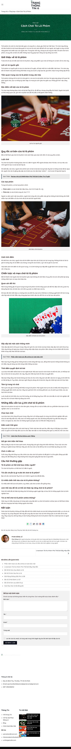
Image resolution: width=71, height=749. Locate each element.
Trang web (6, 630)
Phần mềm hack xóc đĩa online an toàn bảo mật (19, 564)
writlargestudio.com (9, 740)
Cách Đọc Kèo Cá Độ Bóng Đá (13, 586)
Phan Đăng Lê (45, 31)
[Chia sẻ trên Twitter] (33, 524)
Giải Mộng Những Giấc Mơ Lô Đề (14, 576)
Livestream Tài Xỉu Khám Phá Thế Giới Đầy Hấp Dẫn (21, 567)
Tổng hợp (12, 11)
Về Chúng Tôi (7, 715)
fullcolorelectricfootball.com (12, 737)
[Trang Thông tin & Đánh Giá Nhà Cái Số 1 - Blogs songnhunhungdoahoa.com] (35, 4)
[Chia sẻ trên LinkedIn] (43, 524)
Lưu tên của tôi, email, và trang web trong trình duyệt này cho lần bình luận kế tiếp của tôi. (33, 638)
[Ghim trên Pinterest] (40, 524)
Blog (4, 723)
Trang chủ (4, 11)
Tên (4, 614)
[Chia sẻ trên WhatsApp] (27, 524)
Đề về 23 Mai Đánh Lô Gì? (12, 579)
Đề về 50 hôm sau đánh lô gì (13, 583)
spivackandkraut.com (10, 734)
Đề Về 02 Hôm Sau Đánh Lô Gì (14, 570)
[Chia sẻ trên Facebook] (30, 524)
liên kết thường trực (33, 530)
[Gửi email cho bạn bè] (37, 524)
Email (5, 622)
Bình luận (6, 599)
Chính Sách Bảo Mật (9, 726)
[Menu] (2, 4)
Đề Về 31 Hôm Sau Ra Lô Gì (13, 573)
